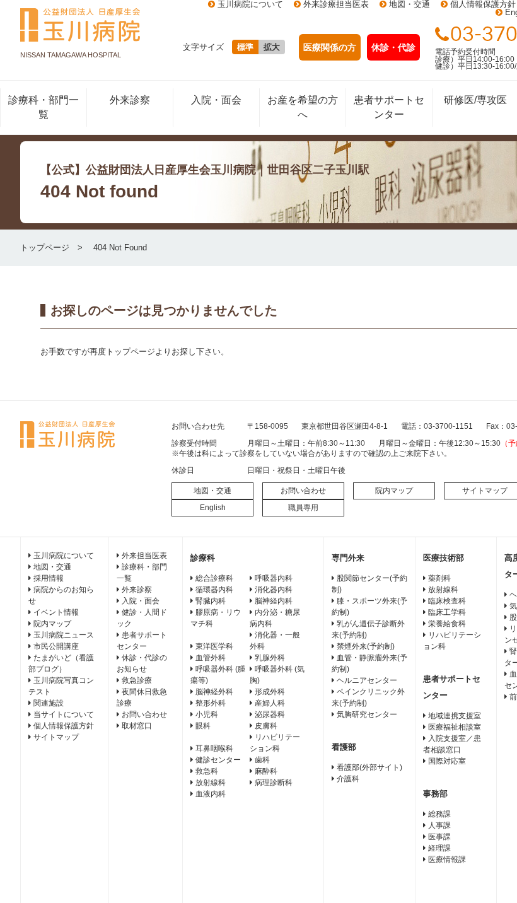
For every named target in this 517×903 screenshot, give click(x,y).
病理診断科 (274, 782)
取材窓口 (137, 725)
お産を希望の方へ (302, 107)
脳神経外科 (214, 691)
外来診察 (130, 100)
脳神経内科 (274, 601)
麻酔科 (266, 771)
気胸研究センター (367, 714)
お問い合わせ (303, 490)
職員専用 (303, 507)
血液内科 (210, 793)
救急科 (206, 771)
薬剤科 (439, 578)
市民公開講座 (56, 646)
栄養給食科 (447, 623)
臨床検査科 (447, 601)
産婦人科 (270, 703)
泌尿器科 (270, 714)
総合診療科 (214, 578)
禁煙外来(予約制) (366, 646)
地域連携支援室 (454, 715)
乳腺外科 (270, 657)
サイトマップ (56, 737)
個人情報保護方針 (63, 725)
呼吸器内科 (274, 578)
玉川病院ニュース (63, 635)
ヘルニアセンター (367, 680)
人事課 (439, 825)
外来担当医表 (144, 555)
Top (487, 873)
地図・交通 (212, 490)
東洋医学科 (214, 646)
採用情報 (48, 578)
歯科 (262, 759)
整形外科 (210, 703)
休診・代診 (393, 47)
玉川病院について (63, 555)
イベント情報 (56, 612)
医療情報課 (447, 859)
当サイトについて (63, 714)
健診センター (218, 759)
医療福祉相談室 (454, 727)
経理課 (439, 848)
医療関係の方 (329, 47)
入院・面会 (216, 100)
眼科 (203, 725)
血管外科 (210, 657)
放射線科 (210, 782)
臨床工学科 (447, 612)
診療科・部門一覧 (43, 107)
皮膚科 (266, 725)
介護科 (348, 778)
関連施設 (48, 703)
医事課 (439, 836)
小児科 (206, 714)
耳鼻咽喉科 (214, 748)
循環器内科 (214, 589)
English (213, 507)
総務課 (439, 814)
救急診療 (137, 680)
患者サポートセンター (389, 107)
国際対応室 (447, 761)
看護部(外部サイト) (369, 767)
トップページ (44, 247)
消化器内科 (274, 589)
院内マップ (394, 490)
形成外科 (270, 691)
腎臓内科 (210, 601)
